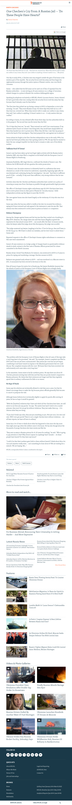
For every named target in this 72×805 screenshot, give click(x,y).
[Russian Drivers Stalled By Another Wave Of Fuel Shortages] (20, 702)
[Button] (63, 27)
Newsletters (10, 793)
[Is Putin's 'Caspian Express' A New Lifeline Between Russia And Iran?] (16, 624)
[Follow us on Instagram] (16, 755)
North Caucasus (12, 7)
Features (9, 790)
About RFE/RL (10, 766)
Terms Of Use (10, 773)
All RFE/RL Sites (42, 769)
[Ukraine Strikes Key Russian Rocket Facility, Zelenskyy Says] (20, 726)
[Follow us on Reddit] (12, 755)
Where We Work (11, 769)
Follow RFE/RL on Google (40, 803)
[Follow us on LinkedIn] (32, 755)
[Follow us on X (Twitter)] (24, 755)
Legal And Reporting (43, 766)
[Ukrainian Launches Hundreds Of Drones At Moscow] (51, 702)
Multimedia (9, 796)
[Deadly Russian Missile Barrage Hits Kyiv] (51, 675)
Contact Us (40, 773)
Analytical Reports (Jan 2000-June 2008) (49, 793)
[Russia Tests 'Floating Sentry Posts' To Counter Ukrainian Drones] (16, 582)
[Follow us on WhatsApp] (36, 755)
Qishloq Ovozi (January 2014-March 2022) (49, 786)
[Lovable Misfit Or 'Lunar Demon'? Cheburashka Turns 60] (16, 610)
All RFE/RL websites (16, 803)
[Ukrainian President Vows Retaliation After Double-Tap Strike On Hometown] (20, 675)
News (8, 786)
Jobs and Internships (12, 776)
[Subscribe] (40, 755)
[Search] (60, 803)
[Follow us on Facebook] (28, 755)
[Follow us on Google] (20, 755)
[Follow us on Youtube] (8, 755)
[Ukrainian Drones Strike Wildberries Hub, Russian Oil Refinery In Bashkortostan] (51, 726)
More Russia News (60, 565)
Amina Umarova (13, 19)
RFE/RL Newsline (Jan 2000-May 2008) (49, 790)
